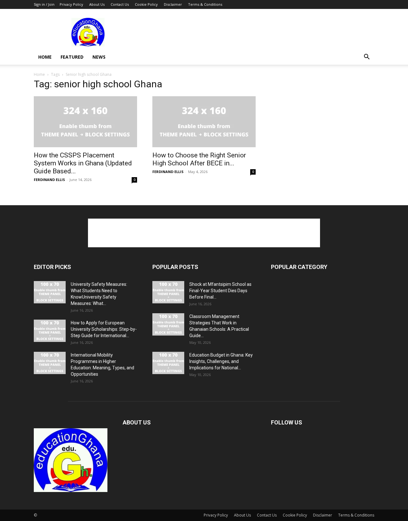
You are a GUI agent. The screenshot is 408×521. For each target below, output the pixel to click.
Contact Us (120, 4)
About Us (97, 4)
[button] (366, 57)
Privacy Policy (71, 4)
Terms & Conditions (205, 4)
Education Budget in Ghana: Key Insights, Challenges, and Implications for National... (221, 361)
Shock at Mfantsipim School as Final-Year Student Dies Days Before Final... (220, 291)
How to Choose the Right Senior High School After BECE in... (199, 159)
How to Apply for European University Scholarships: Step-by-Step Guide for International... (104, 329)
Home (45, 57)
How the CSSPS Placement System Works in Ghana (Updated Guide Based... (83, 163)
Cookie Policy (146, 4)
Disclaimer (173, 4)
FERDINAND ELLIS (49, 179)
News (99, 57)
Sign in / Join (44, 4)
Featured (72, 57)
